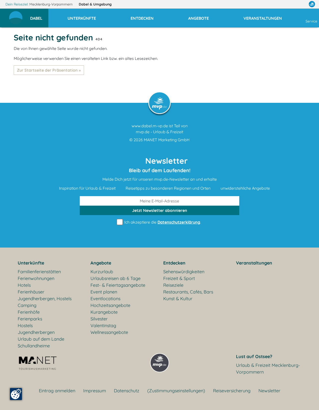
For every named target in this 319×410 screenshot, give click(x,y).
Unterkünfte (31, 263)
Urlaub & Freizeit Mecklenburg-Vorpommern (268, 368)
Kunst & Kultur (177, 298)
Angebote (100, 263)
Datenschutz (126, 391)
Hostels (25, 325)
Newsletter (269, 391)
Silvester (99, 319)
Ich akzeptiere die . (162, 222)
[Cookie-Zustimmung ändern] (16, 394)
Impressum (94, 391)
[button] (39, 16)
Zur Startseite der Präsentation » (49, 70)
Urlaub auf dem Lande (41, 339)
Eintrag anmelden (57, 391)
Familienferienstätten (39, 271)
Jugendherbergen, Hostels (45, 298)
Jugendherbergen (36, 332)
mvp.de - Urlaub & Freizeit (159, 131)
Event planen (103, 292)
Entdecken (174, 263)
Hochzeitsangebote (110, 305)
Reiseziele (173, 285)
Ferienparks (30, 319)
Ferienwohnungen (36, 278)
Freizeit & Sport (179, 278)
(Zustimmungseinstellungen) (176, 391)
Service (311, 21)
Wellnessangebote (109, 332)
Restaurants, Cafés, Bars (188, 292)
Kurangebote (104, 312)
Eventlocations (105, 298)
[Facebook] (290, 4)
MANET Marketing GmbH (167, 139)
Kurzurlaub (101, 271)
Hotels (24, 285)
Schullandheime (34, 346)
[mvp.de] (312, 4)
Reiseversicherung (231, 391)
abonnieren (159, 210)
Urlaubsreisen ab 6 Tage (115, 278)
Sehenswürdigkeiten (183, 271)
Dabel (95, 4)
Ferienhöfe (29, 312)
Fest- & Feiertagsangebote (117, 285)
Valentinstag (103, 325)
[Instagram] (301, 4)
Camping (27, 305)
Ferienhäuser (31, 292)
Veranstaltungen (254, 263)
